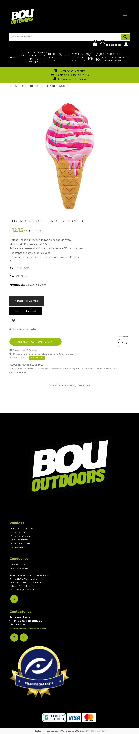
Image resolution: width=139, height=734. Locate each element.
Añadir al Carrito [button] (27, 300)
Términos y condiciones (21, 528)
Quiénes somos (17, 564)
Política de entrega (19, 539)
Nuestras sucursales (19, 568)
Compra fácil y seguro (72, 70)
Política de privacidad (20, 536)
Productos (16, 86)
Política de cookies (19, 532)
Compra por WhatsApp (35, 341)
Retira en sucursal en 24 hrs (72, 74)
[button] (13, 321)
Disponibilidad (25, 311)
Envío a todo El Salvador (72, 79)
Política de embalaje (20, 543)
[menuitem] (14, 57)
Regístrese (113, 45)
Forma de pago (17, 547)
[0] (93, 44)
